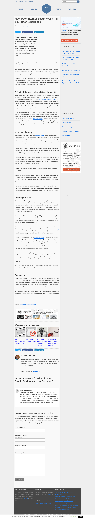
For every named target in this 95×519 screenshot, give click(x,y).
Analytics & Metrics (59, 492)
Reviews (58, 9)
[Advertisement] (48, 44)
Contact (25, 1)
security (22, 304)
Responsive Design (67, 127)
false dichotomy (39, 135)
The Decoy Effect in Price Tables (71, 70)
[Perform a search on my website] (78, 1)
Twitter (41, 503)
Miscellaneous (61, 498)
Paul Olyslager (46, 9)
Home (16, 26)
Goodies (68, 496)
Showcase (62, 505)
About (16, 1)
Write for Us (72, 9)
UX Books (34, 9)
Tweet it (18, 32)
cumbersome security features (47, 99)
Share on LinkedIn (40, 32)
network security (54, 229)
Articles (20, 9)
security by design (39, 237)
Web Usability (66, 509)
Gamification (63, 496)
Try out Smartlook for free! (69, 40)
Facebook (37, 503)
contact (49, 494)
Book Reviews (67, 492)
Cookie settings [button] (72, 516)
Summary (67, 505)
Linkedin (45, 503)
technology (26, 304)
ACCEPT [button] (80, 516)
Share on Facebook (28, 32)
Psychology (60, 500)
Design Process (66, 122)
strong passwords (37, 118)
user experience (32, 304)
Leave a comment (28, 25)
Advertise (21, 1)
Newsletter (31, 1)
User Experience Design (24, 26)
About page (25, 498)
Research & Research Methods (70, 131)
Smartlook (64, 30)
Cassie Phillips (19, 25)
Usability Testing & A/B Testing (67, 507)
